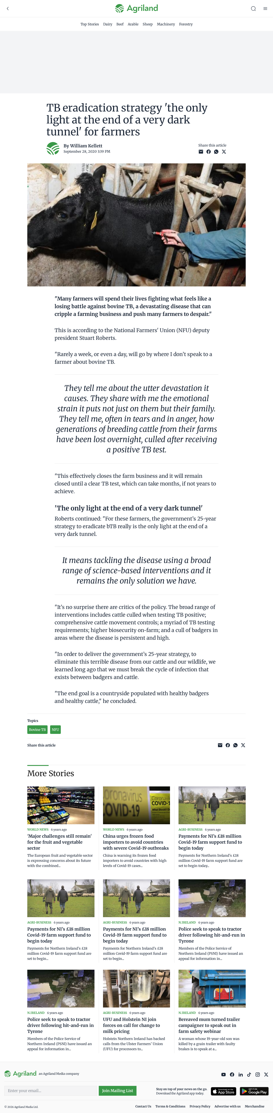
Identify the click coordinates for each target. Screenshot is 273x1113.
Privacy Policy (200, 1106)
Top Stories (90, 24)
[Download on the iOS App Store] (223, 1091)
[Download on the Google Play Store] (254, 1091)
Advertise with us (228, 1106)
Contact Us (143, 1106)
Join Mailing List (117, 1090)
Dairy (107, 24)
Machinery (166, 24)
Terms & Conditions (170, 1106)
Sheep (148, 24)
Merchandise (254, 1106)
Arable (133, 24)
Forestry (186, 24)
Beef (119, 24)
